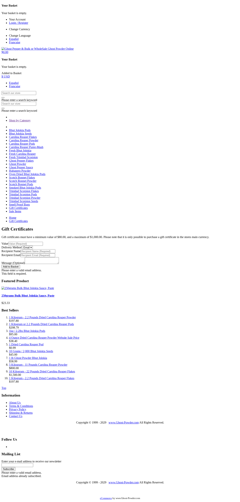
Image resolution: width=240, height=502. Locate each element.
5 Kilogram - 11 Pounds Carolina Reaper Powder (38, 364)
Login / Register (18, 22)
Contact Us (15, 416)
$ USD (6, 76)
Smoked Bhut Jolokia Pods (25, 187)
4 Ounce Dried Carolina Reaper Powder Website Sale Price (44, 337)
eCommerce (106, 498)
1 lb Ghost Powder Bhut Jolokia (28, 358)
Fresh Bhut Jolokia (20, 150)
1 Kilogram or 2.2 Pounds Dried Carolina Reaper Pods (41, 324)
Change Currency (19, 29)
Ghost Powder (17, 164)
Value (5, 243)
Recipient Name (11, 251)
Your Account (17, 19)
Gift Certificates (18, 208)
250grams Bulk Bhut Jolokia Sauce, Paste (28, 295)
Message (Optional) (13, 263)
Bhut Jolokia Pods (20, 130)
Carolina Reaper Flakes (23, 137)
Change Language (20, 35)
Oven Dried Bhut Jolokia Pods (27, 174)
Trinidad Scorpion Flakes (24, 191)
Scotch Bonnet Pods (21, 184)
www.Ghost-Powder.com (124, 422)
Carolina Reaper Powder (23, 140)
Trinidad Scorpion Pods (23, 194)
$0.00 (5, 52)
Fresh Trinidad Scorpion (23, 157)
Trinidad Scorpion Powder (24, 197)
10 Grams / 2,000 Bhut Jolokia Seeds (31, 351)
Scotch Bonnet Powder (22, 180)
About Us (15, 402)
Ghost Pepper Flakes (21, 160)
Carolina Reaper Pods (22, 143)
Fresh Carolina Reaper (22, 153)
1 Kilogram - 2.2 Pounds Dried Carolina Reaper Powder (42, 317)
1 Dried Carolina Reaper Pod (26, 344)
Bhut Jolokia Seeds (20, 133)
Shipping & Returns (21, 412)
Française (14, 42)
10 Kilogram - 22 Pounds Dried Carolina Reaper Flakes (42, 371)
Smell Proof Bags (19, 204)
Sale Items (15, 211)
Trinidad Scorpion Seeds (23, 201)
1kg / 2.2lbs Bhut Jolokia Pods (27, 330)
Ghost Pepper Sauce (21, 167)
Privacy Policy (17, 409)
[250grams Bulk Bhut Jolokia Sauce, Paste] (28, 288)
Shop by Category (20, 120)
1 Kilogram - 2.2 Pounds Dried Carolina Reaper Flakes (41, 378)
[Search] (3, 97)
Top (4, 388)
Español (14, 39)
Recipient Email (11, 255)
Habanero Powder (20, 170)
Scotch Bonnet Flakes (22, 177)
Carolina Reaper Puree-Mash (26, 147)
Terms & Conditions (21, 406)
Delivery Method (12, 247)
